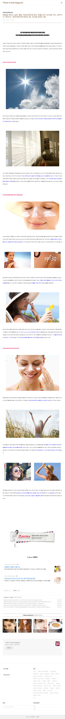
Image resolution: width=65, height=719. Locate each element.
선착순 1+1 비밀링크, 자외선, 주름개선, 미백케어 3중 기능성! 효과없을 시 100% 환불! (27, 580)
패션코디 (54, 678)
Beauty (11, 597)
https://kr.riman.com (10, 564)
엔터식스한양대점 (38, 686)
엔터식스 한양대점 (44, 674)
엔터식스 (58, 688)
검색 (30, 706)
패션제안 (48, 678)
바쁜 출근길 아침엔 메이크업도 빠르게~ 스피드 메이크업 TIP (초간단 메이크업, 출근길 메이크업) (22, 600)
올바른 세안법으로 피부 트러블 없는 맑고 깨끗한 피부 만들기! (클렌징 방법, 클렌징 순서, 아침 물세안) (23, 603)
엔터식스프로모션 (54, 693)
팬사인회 (46, 688)
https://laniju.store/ (9, 576)
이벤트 (58, 683)
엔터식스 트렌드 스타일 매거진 (12, 644)
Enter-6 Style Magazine (12, 642)
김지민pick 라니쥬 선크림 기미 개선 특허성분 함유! (20, 578)
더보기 (34, 698)
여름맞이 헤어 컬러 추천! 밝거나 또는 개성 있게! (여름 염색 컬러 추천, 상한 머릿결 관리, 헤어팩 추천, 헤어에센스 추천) (27, 601)
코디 (35, 671)
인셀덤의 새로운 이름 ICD (12, 567)
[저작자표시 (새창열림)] (19, 590)
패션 (45, 690)
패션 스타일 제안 (38, 688)
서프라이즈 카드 (48, 676)
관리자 (37, 716)
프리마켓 (55, 681)
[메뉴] (61, 3)
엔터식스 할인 (51, 683)
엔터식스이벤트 (37, 690)
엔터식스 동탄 (48, 686)
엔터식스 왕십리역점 (39, 678)
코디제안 (50, 690)
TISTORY (33, 716)
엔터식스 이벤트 (46, 681)
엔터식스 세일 (37, 695)
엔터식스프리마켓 (38, 676)
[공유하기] (8, 590)
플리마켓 (36, 674)
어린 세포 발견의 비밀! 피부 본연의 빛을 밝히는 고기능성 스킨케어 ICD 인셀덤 (25, 569)
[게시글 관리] (10, 590)
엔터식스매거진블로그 (43, 671)
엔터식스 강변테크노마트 (40, 683)
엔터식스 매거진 (55, 674)
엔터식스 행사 (37, 681)
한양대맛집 (53, 671)
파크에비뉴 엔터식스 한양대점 (41, 693)
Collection (6, 597)
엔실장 (52, 688)
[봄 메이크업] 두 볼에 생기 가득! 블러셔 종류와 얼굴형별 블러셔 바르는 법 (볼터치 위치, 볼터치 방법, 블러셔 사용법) (26, 607)
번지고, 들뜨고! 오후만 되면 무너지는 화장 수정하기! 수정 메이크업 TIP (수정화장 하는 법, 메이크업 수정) (24, 605)
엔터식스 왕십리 (57, 686)
